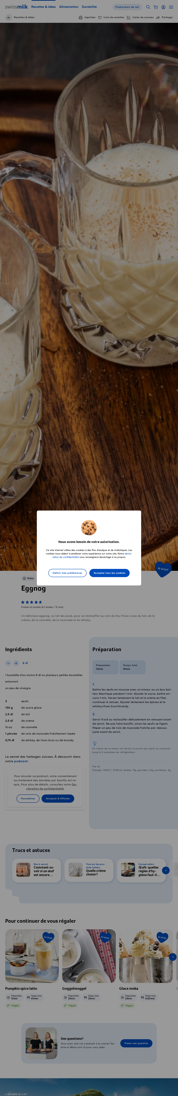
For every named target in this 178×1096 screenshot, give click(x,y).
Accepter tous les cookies (110, 573)
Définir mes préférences (67, 573)
